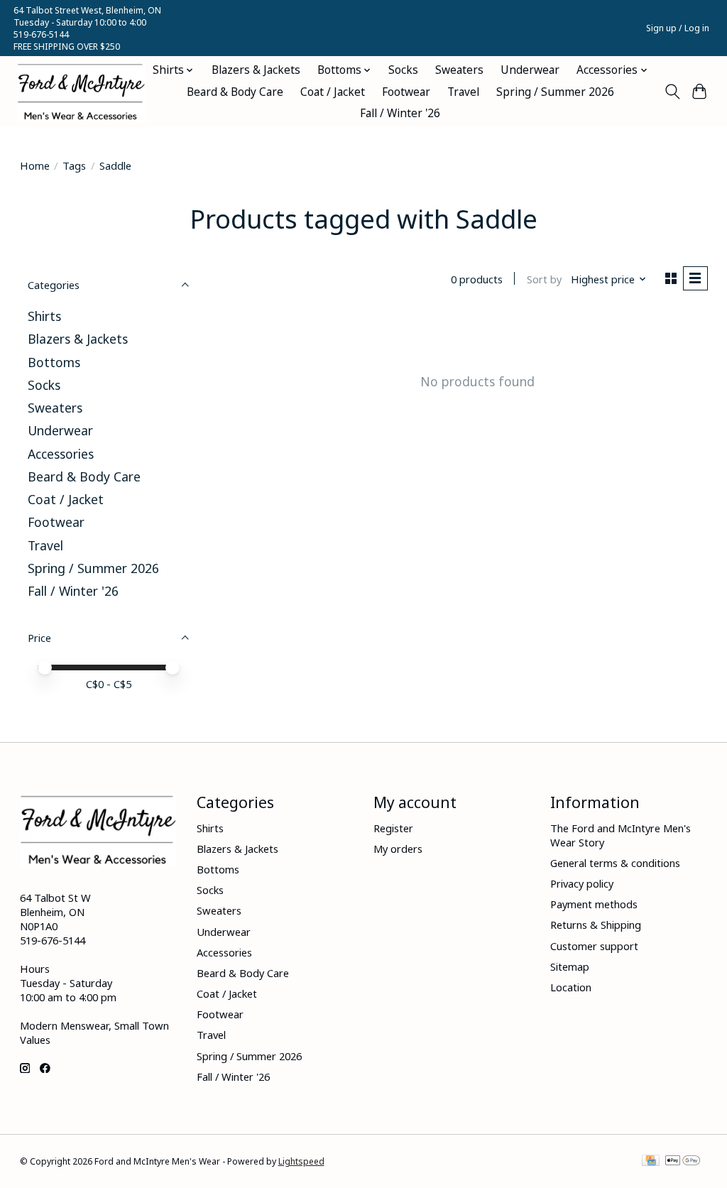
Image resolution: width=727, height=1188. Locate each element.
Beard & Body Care (235, 92)
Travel (463, 92)
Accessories (61, 453)
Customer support (594, 946)
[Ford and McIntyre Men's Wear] (81, 92)
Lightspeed (301, 1161)
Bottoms (54, 362)
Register (393, 828)
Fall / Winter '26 (400, 113)
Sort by (544, 279)
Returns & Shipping (595, 924)
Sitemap (569, 966)
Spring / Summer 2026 (555, 92)
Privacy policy (581, 883)
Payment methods (594, 904)
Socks (403, 69)
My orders (397, 848)
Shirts (44, 316)
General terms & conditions (615, 863)
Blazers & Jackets (256, 69)
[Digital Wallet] (682, 1162)
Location (570, 987)
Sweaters (459, 69)
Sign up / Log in (677, 28)
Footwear (406, 92)
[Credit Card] (651, 1162)
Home (35, 165)
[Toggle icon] (672, 91)
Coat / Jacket (332, 92)
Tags (74, 165)
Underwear (530, 69)
